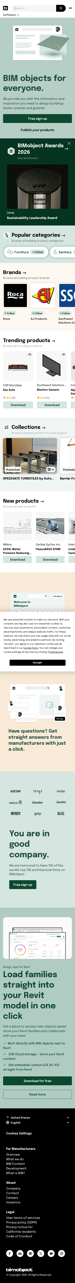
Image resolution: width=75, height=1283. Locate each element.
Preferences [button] (55, 652)
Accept (37, 662)
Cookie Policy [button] (30, 648)
